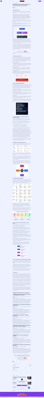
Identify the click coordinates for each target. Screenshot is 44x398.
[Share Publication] (37, 1)
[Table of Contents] (0, 199)
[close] (26, 378)
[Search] (36, 1)
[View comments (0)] (15, 8)
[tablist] (15, 369)
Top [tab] (13, 375)
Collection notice (6, 397)
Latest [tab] (14, 375)
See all (13, 390)
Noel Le (14, 384)
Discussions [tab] (17, 375)
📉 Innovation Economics (15, 3)
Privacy (3, 397)
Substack (38, 397)
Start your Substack (21, 397)
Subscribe (22, 385)
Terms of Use (24, 386)
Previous (15, 365)
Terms (4, 397)
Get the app (24, 397)
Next (29, 365)
